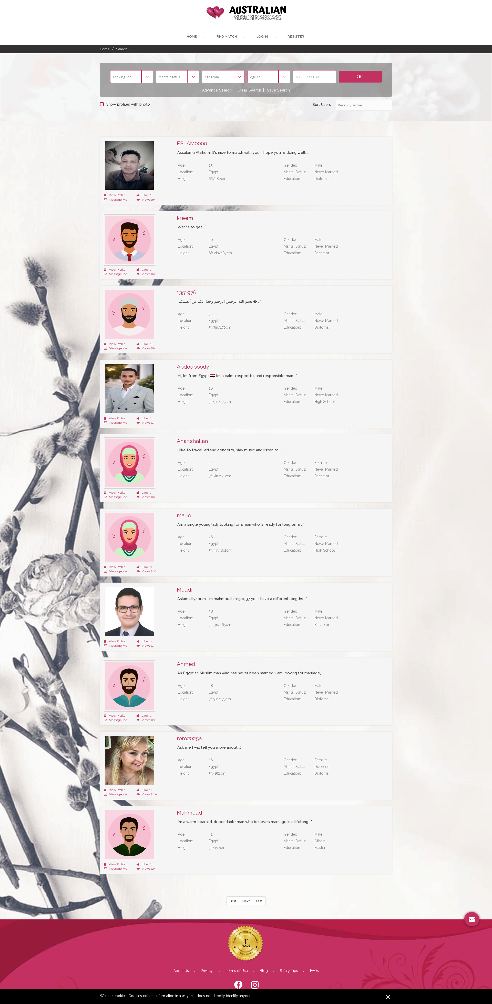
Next (246, 901)
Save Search (278, 90)
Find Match (227, 36)
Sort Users (322, 105)
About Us (181, 971)
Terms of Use (237, 971)
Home (192, 36)
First (233, 901)
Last (259, 901)
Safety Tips (289, 971)
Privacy (207, 971)
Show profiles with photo (128, 104)
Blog (264, 971)
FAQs (314, 971)
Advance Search (217, 90)
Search (121, 49)
